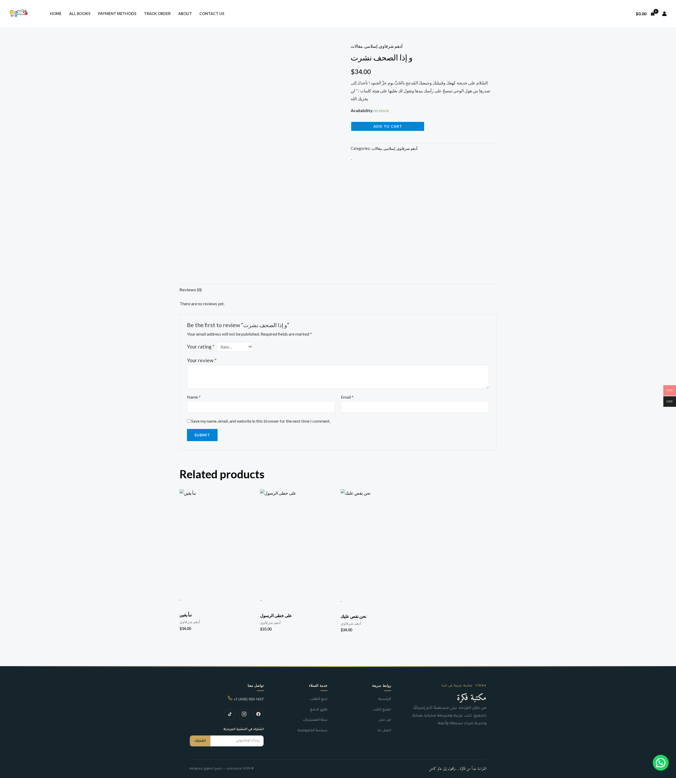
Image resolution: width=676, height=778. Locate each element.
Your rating (200, 346)
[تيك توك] (229, 714)
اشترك (200, 741)
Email (347, 396)
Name (194, 396)
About (185, 13)
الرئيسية (384, 699)
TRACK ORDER (157, 13)
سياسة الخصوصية (312, 731)
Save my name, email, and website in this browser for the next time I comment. (260, 420)
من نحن (384, 720)
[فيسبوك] (258, 714)
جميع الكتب (382, 710)
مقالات (357, 46)
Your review (202, 360)
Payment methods (117, 13)
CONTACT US (211, 13)
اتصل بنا (384, 731)
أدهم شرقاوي (390, 46)
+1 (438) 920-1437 (248, 700)
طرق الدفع (318, 710)
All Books (79, 13)
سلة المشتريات (315, 720)
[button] (661, 763)
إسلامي (370, 46)
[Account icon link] (664, 13)
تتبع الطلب (318, 699)
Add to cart (387, 126)
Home (56, 13)
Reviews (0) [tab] (191, 289)
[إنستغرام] (244, 714)
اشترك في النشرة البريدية (243, 729)
